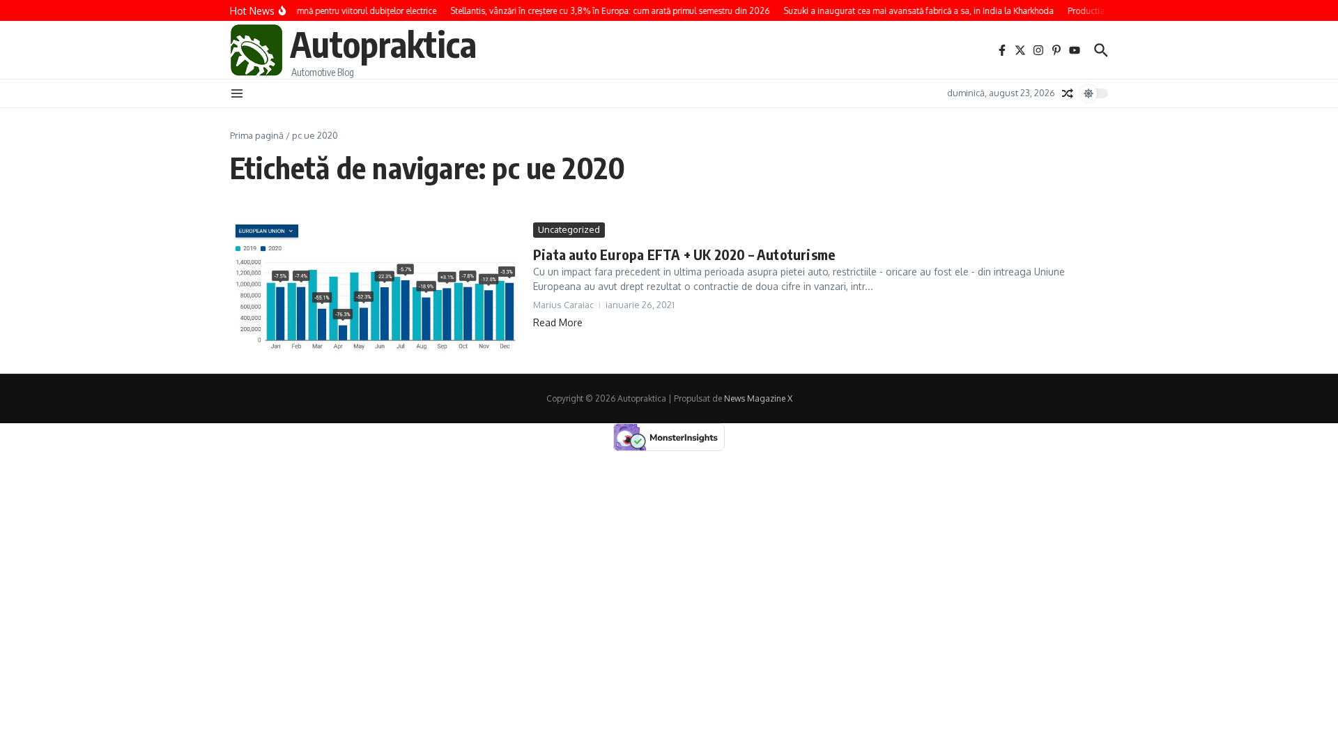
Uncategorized (569, 229)
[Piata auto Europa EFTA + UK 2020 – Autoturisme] (376, 287)
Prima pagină (257, 135)
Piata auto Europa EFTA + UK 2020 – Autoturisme (684, 254)
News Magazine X (758, 398)
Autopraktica (383, 44)
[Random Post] (1067, 93)
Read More (558, 322)
